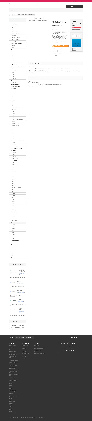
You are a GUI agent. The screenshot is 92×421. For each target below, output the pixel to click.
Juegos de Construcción (15, 129)
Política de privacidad (26, 351)
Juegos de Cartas (15, 31)
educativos (16, 329)
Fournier (13, 68)
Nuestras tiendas (25, 345)
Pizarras (13, 216)
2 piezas (13, 193)
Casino (12, 80)
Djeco (13, 103)
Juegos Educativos (14, 94)
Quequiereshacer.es (40, 417)
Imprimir (55, 55)
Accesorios (14, 78)
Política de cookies (25, 353)
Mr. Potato (14, 121)
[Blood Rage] (12, 291)
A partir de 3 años (15, 209)
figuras (11, 329)
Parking (13, 115)
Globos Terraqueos (15, 218)
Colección (14, 70)
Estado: (53, 27)
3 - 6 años (14, 154)
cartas (23, 327)
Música (12, 205)
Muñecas (13, 127)
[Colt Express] (13, 300)
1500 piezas (14, 185)
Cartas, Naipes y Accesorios (16, 66)
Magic (13, 201)
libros (15, 325)
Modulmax (14, 136)
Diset (13, 60)
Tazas (12, 251)
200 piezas (14, 179)
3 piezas (13, 195)
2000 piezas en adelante (16, 187)
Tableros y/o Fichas (15, 25)
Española (13, 76)
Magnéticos (14, 27)
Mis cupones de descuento (39, 353)
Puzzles (12, 170)
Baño (13, 162)
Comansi (13, 113)
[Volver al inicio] (11, 15)
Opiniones (30, 81)
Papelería (12, 214)
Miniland (13, 101)
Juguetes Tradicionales (15, 86)
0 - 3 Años (14, 90)
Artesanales (14, 41)
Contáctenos (73, 1)
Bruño (13, 226)
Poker (13, 74)
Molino (13, 230)
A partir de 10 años (15, 146)
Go (11, 49)
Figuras (12, 244)
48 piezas (13, 175)
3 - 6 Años (14, 92)
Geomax (13, 138)
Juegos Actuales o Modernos (16, 43)
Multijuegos (14, 35)
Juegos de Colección (16, 37)
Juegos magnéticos (14, 259)
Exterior (13, 164)
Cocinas (13, 111)
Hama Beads (13, 168)
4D (12, 189)
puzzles (19, 325)
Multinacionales (14, 51)
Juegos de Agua (14, 160)
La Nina (12, 242)
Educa (13, 55)
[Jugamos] (21, 5)
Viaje (13, 29)
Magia (12, 197)
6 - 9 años (14, 156)
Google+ (54, 51)
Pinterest (60, 51)
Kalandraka (14, 234)
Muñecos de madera (15, 123)
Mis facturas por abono (38, 348)
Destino (13, 232)
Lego (13, 133)
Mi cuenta (37, 343)
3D (12, 191)
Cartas (13, 47)
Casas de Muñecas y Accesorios (18, 119)
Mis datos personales (38, 351)
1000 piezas (14, 183)
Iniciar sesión (79, 1)
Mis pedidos (36, 345)
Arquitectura (14, 131)
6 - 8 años (14, 142)
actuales (23, 325)
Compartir (60, 48)
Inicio (12, 10)
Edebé (13, 238)
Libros (12, 222)
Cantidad (73, 34)
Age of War (19, 281)
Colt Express (20, 299)
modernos (12, 327)
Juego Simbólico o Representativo (17, 107)
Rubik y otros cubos (14, 64)
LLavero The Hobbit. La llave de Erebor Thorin (22, 270)
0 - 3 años (14, 152)
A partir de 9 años (15, 158)
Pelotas (12, 248)
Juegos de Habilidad (15, 39)
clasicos (21, 329)
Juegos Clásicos (14, 23)
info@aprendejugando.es (69, 350)
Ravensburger (14, 99)
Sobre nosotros (25, 350)
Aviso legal (24, 348)
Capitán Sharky (13, 212)
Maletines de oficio (15, 125)
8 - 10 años (14, 144)
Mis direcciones (37, 350)
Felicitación (13, 255)
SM (12, 236)
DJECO (12, 253)
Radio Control (13, 203)
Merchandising (12, 404)
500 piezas (14, 181)
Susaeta (13, 224)
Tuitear (54, 48)
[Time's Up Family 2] (13, 310)
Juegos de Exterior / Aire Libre (16, 148)
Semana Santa (13, 246)
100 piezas (14, 177)
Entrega (23, 346)
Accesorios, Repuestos (15, 84)
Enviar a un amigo (57, 53)
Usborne (13, 228)
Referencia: (54, 25)
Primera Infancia (14, 88)
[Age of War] (12, 282)
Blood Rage (19, 290)
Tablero (13, 45)
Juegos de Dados (15, 33)
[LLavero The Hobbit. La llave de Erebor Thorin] (13, 271)
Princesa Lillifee (12, 390)
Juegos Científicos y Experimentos (17, 140)
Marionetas (14, 109)
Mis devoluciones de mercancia (40, 346)
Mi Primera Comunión (15, 240)
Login (60, 84)
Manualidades (13, 150)
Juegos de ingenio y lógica (16, 62)
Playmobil (14, 117)
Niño (13, 72)
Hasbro (13, 57)
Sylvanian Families (14, 166)
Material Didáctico (15, 220)
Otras (13, 105)
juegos (11, 325)
